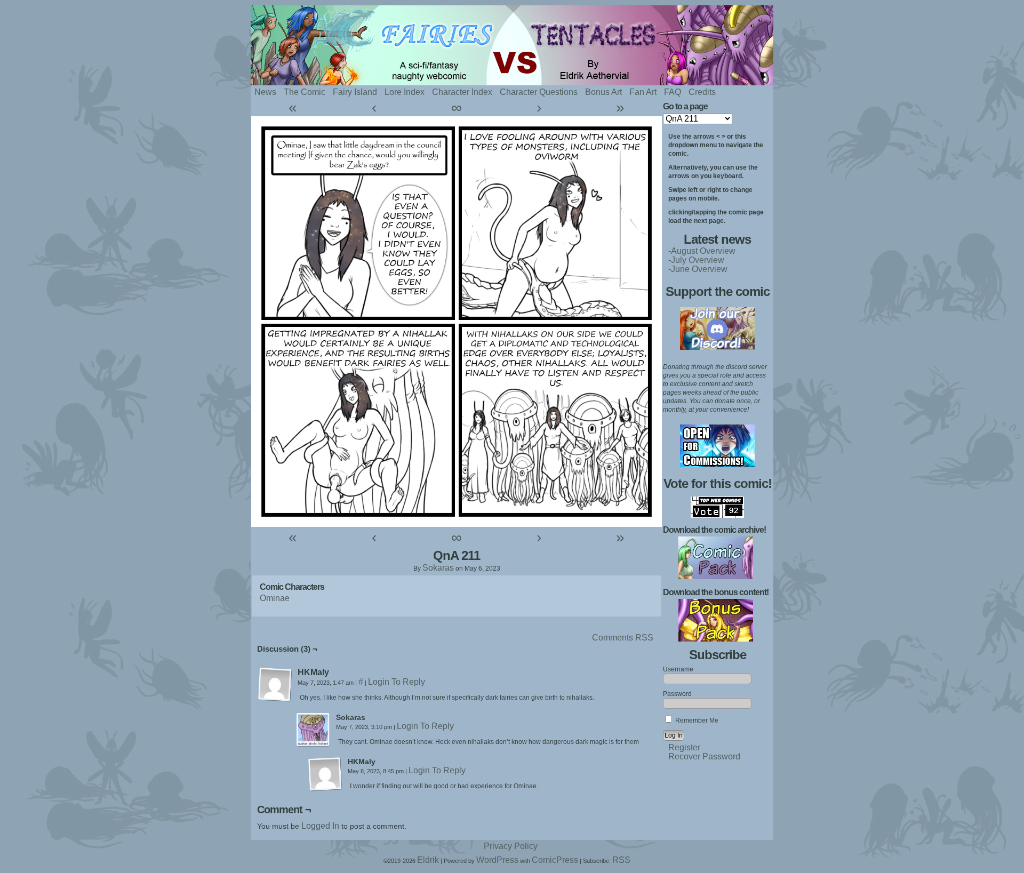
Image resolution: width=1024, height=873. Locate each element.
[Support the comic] (717, 346)
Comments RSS (622, 637)
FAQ (672, 92)
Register (684, 747)
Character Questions (539, 92)
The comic (304, 92)
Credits (702, 92)
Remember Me (696, 720)
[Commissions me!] (717, 464)
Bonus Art (603, 92)
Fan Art (643, 92)
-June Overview (697, 269)
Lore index (405, 92)
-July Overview (696, 260)
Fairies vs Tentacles (539, 45)
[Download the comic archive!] (715, 576)
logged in (320, 825)
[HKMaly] (275, 685)
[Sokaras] (314, 730)
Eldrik (428, 859)
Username (678, 669)
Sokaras (438, 567)
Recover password (704, 756)
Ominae (275, 598)
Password (677, 694)
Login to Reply (396, 681)
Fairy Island (355, 92)
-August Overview (701, 250)
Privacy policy (511, 846)
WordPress (497, 859)
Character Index (462, 92)
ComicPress (555, 859)
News (265, 92)
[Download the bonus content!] (715, 638)
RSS (621, 859)
